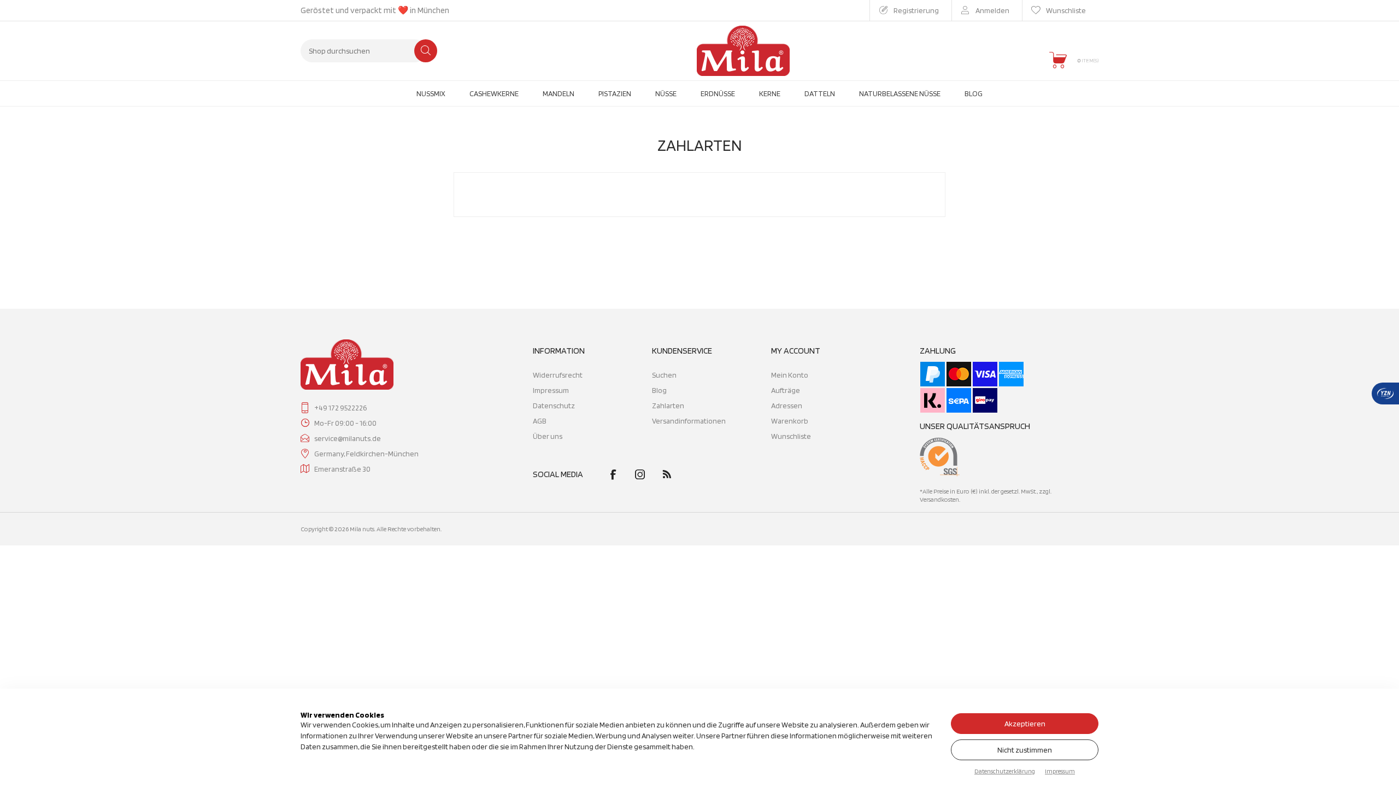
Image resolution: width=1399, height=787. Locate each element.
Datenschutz (554, 405)
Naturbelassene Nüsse (899, 93)
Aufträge (785, 390)
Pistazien (614, 93)
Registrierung (916, 10)
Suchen (425, 50)
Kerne (769, 93)
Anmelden (992, 10)
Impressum (551, 390)
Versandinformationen (689, 420)
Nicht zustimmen (1024, 749)
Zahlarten (668, 405)
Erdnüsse (718, 93)
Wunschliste (791, 436)
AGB (539, 420)
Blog (974, 93)
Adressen (786, 405)
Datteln (819, 93)
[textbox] (363, 50)
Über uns (547, 436)
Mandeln (558, 93)
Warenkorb (789, 420)
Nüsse (666, 93)
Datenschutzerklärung (1004, 771)
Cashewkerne (494, 93)
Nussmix (430, 93)
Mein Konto (789, 375)
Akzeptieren (1024, 723)
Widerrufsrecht (558, 375)
